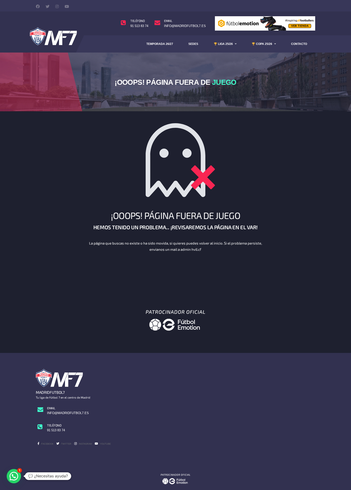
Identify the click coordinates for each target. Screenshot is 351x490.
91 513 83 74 (139, 26)
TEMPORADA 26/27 (159, 44)
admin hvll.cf (191, 249)
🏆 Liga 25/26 (223, 44)
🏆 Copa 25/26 (262, 44)
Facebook (47, 444)
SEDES (193, 44)
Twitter (65, 444)
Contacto (299, 44)
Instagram (85, 444)
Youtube (105, 444)
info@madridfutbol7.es (185, 26)
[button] (14, 476)
